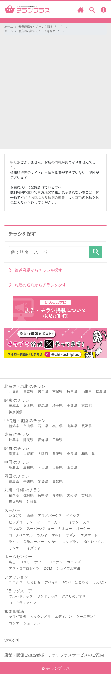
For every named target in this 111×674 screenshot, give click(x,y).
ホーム (8, 26)
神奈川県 (15, 412)
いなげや (15, 515)
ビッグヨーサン (21, 522)
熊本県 (57, 495)
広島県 (57, 467)
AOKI (67, 582)
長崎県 (43, 495)
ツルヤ (42, 535)
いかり (53, 541)
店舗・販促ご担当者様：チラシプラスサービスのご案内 (54, 655)
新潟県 (14, 426)
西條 (30, 515)
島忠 (12, 562)
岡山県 (43, 467)
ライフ (14, 541)
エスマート (89, 535)
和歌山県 (88, 453)
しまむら (33, 582)
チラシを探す (95, 252)
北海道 (14, 391)
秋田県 (72, 391)
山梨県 (72, 426)
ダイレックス (94, 541)
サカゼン (99, 582)
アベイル (51, 582)
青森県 (28, 391)
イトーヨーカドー (50, 522)
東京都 (86, 405)
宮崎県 (86, 495)
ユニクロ (15, 582)
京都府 (28, 453)
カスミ (88, 522)
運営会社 (12, 640)
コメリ (25, 562)
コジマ (14, 623)
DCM (48, 568)
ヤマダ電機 (17, 616)
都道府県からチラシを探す (35, 26)
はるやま (82, 582)
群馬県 (43, 405)
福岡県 (14, 495)
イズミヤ (33, 548)
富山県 (28, 426)
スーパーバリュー (40, 528)
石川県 (43, 426)
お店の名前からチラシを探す (37, 31)
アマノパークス (50, 515)
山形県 (86, 391)
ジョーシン (31, 623)
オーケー (83, 528)
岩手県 (43, 391)
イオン (74, 522)
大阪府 (43, 453)
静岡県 (28, 440)
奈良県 (72, 453)
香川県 (28, 481)
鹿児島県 (15, 501)
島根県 (28, 467)
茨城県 (14, 405)
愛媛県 (43, 481)
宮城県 (57, 391)
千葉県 (72, 405)
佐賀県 (28, 495)
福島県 (101, 391)
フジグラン (71, 541)
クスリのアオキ (74, 596)
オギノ (71, 535)
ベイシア (73, 515)
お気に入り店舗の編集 (48, 197)
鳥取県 (14, 467)
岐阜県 (14, 440)
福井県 (57, 426)
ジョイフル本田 (68, 568)
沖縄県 (32, 501)
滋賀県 (14, 453)
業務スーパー (33, 541)
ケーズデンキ (86, 616)
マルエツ (15, 528)
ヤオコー (65, 528)
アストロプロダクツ (24, 568)
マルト (57, 535)
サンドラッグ (47, 596)
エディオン (63, 616)
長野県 (86, 426)
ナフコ (39, 562)
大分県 (72, 495)
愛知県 (43, 440)
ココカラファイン (22, 602)
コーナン (56, 562)
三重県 (57, 440)
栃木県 (28, 405)
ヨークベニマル (21, 535)
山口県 (72, 467)
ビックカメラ (40, 616)
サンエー (15, 548)
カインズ (74, 562)
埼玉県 (57, 405)
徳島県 (14, 481)
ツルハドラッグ (21, 596)
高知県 (57, 481)
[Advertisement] (55, 94)
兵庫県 (57, 453)
